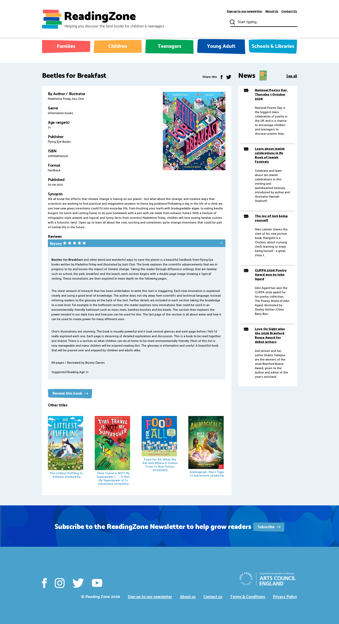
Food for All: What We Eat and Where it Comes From (160, 465)
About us (188, 597)
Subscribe (266, 527)
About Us (271, 11)
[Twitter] (228, 77)
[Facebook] (222, 77)
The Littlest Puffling (66, 475)
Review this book (67, 393)
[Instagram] (60, 583)
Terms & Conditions (247, 597)
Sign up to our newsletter (244, 11)
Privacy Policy (285, 597)
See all (291, 76)
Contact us (212, 597)
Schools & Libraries (273, 46)
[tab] (136, 243)
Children (117, 46)
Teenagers (169, 46)
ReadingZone (114, 19)
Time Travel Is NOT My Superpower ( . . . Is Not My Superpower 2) (113, 479)
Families (66, 46)
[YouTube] (97, 583)
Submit (232, 22)
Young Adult (221, 46)
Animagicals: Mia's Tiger (207, 474)
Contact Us (289, 11)
